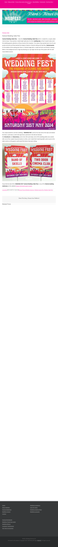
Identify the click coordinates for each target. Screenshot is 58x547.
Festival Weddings (6, 509)
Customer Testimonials (8, 526)
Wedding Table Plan (48, 190)
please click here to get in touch (24, 186)
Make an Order (11, 2)
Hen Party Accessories (7, 528)
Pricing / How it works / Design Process (23, 2)
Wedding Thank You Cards (9, 522)
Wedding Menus (6, 524)
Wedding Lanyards (35, 512)
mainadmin (4, 190)
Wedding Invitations (35, 505)
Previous (4, 32)
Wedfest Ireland (6, 512)
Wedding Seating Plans (36, 509)
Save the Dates (34, 507)
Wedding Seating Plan (39, 190)
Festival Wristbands (7, 520)
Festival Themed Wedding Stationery (26, 190)
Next (8, 32)
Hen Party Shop (49, 2)
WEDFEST (39, 540)
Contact (29, 3)
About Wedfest (36, 2)
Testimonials (42, 2)
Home (6, 2)
